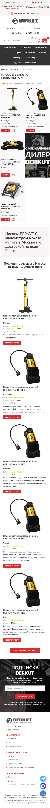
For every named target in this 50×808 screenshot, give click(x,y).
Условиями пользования (30, 704)
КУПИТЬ (5, 130)
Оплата (11, 743)
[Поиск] (3, 40)
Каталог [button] (11, 28)
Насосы (7, 53)
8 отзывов (32, 123)
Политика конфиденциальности (21, 785)
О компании (32, 33)
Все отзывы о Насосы (25, 651)
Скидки (11, 781)
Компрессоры (9, 47)
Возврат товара (14, 746)
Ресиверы (17, 58)
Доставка (12, 739)
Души (18, 53)
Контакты (16, 33)
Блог (10, 777)
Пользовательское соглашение (21, 768)
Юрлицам (24, 28)
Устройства (26, 47)
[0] (44, 40)
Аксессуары (31, 58)
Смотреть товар (12, 343)
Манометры (41, 47)
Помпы (42, 53)
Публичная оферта (15, 764)
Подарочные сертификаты (25, 63)
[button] (12, 8)
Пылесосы (30, 53)
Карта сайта (13, 760)
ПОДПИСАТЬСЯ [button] (25, 696)
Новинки (38, 28)
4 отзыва (6, 123)
